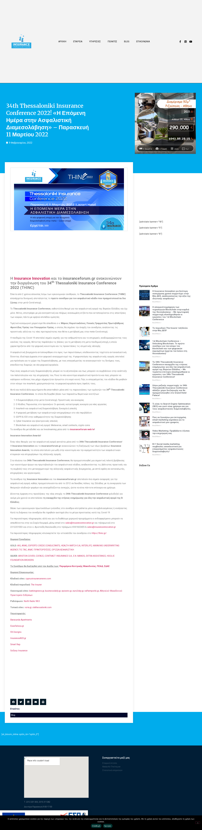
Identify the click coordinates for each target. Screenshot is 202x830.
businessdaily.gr (53, 591)
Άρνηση (107, 826)
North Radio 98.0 (32, 601)
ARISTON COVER (26, 556)
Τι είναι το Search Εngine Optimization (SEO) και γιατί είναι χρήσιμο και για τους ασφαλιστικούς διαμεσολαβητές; (171, 406)
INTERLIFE (86, 545)
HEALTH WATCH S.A (70, 545)
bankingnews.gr (36, 591)
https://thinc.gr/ (99, 533)
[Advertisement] (69, 253)
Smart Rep (15, 644)
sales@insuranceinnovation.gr (79, 523)
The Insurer (36, 584)
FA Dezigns (15, 632)
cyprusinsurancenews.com (38, 578)
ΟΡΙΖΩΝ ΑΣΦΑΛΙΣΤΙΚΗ (63, 549)
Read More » (156, 302)
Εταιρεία (77, 41)
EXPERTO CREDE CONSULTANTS (44, 545)
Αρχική (62, 41)
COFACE (40, 556)
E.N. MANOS (79, 556)
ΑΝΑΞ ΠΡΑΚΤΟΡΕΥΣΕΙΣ (39, 549)
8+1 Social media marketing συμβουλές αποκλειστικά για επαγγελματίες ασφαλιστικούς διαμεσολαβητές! (167, 448)
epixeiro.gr (67, 591)
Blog (126, 41)
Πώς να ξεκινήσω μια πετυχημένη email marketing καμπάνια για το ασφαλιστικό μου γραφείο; (169, 420)
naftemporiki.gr (92, 591)
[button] (13, 702)
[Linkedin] (185, 41)
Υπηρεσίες (95, 41)
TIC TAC (23, 549)
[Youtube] (190, 41)
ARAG (24, 545)
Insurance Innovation (32, 278)
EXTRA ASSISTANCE (96, 556)
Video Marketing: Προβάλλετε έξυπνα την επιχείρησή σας (170, 432)
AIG (19, 545)
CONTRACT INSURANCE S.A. (58, 556)
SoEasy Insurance (18, 650)
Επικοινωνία (143, 41)
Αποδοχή (96, 826)
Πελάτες (112, 41)
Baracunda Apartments (21, 619)
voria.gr (28, 607)
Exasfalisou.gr (17, 626)
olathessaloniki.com (42, 607)
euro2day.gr (78, 591)
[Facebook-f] (180, 41)
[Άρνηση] (197, 822)
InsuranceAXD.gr (18, 638)
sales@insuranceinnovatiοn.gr (101, 527)
